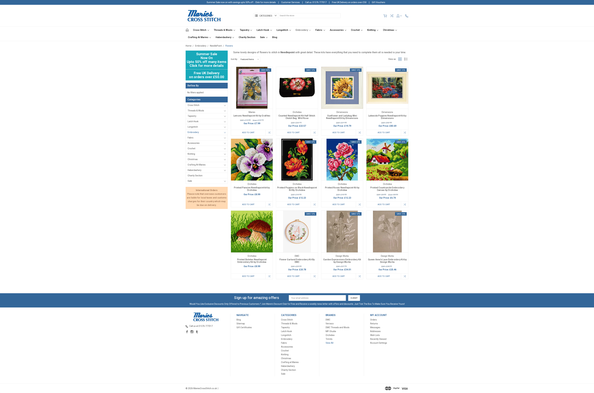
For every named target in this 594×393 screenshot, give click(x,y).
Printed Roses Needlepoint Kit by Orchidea (342, 188)
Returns (374, 323)
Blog (274, 37)
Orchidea (330, 335)
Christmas (389, 30)
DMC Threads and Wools (337, 327)
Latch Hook (263, 30)
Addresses (375, 331)
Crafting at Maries (198, 37)
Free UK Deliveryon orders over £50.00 (206, 75)
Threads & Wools (223, 30)
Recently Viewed (378, 339)
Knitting (371, 30)
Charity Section (247, 37)
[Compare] (391, 15)
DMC (328, 319)
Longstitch (283, 30)
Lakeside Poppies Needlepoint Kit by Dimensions (387, 116)
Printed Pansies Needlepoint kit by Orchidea (252, 188)
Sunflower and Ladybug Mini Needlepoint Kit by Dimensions (342, 116)
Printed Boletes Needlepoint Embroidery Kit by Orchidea (252, 260)
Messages (375, 327)
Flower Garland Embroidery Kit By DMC (297, 260)
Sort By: (234, 59)
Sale (262, 37)
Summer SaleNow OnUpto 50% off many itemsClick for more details (207, 60)
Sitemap (241, 323)
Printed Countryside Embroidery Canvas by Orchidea (387, 188)
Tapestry (245, 30)
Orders (373, 319)
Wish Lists (375, 335)
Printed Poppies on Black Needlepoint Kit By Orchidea (297, 188)
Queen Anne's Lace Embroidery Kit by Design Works (387, 260)
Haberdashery (224, 37)
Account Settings (378, 343)
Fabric (319, 30)
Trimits (329, 339)
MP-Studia (331, 331)
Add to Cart (248, 132)
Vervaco (330, 323)
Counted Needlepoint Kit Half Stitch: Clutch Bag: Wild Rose (297, 116)
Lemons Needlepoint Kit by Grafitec (251, 115)
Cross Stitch (200, 30)
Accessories (337, 30)
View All (329, 343)
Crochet (355, 30)
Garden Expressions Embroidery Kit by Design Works (342, 260)
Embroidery (302, 30)
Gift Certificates (244, 327)
